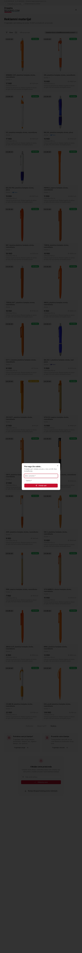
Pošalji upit (42, 485)
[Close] (57, 465)
